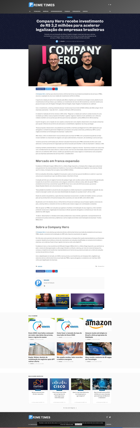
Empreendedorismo (56, 11)
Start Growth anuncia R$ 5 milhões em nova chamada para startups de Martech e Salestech (102, 395)
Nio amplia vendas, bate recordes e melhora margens (70, 358)
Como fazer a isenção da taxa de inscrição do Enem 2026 (69, 334)
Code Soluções (33, 424)
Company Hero (41, 94)
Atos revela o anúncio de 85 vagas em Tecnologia (98, 358)
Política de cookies (69, 424)
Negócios (45, 11)
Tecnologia (37, 11)
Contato (85, 11)
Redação (63, 41)
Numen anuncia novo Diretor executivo (38, 393)
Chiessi (32, 339)
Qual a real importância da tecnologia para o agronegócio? (81, 394)
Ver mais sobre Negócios (69, 408)
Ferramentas (76, 11)
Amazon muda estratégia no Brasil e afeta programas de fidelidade (96, 335)
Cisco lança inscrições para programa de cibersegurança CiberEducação (59, 395)
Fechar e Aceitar (78, 424)
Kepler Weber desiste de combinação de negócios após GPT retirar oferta (41, 359)
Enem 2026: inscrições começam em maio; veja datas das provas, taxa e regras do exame (40, 335)
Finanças (67, 11)
